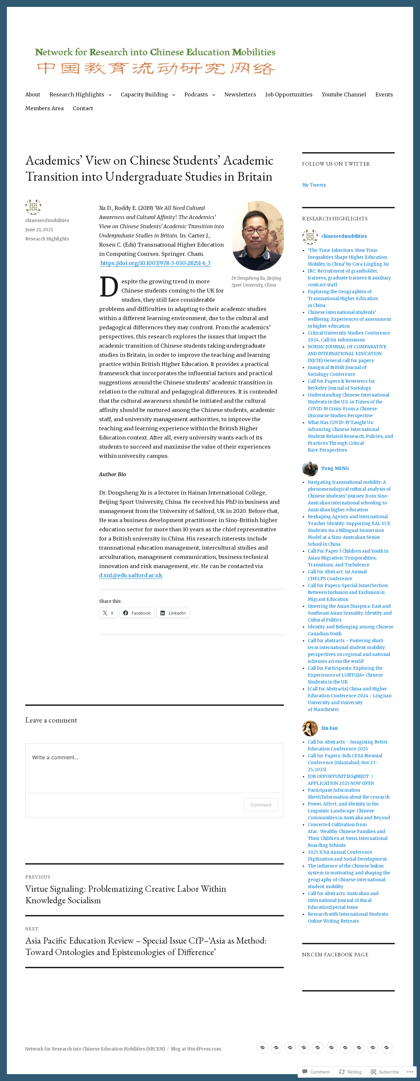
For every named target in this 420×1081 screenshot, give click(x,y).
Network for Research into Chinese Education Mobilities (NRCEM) (95, 1049)
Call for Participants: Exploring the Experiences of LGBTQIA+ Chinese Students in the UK (345, 675)
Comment (261, 804)
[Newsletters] (318, 1047)
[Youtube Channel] (345, 1047)
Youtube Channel (344, 94)
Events (384, 94)
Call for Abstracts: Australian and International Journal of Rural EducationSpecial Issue (343, 900)
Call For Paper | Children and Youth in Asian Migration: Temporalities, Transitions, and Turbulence (348, 558)
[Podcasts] (304, 1047)
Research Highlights (77, 94)
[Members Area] (373, 1047)
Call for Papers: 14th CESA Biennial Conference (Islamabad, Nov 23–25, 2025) (345, 762)
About (32, 94)
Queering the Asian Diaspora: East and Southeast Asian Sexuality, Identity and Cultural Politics (350, 613)
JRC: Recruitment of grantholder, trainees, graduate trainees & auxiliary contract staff (349, 278)
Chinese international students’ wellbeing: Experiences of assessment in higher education (349, 319)
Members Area (44, 108)
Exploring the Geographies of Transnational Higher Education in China (343, 298)
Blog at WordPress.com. (196, 1049)
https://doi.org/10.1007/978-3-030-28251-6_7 (155, 263)
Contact (83, 108)
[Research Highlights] (276, 1047)
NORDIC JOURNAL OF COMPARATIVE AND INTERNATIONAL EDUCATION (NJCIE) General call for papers (347, 353)
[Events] (359, 1047)
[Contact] (386, 1047)
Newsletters (240, 94)
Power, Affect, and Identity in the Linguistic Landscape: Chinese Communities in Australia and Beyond (349, 811)
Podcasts (196, 94)
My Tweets (314, 185)
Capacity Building (144, 94)
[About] (262, 1047)
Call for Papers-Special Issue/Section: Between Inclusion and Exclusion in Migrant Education (348, 592)
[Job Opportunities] (331, 1047)
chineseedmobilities (47, 220)
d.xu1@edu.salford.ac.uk (130, 575)
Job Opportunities (289, 94)
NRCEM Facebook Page (335, 954)
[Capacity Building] (290, 1047)
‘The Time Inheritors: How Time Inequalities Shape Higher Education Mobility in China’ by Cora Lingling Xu (348, 257)
